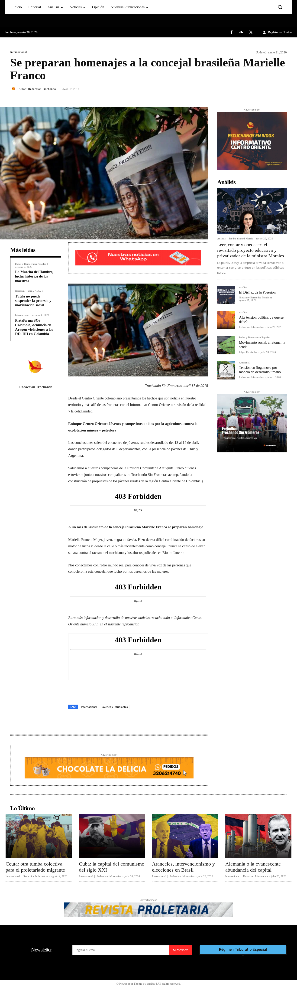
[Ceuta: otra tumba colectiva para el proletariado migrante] (39, 836)
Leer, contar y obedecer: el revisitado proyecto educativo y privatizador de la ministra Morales (250, 250)
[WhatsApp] (282, 88)
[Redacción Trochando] (14, 88)
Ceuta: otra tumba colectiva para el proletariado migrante (35, 867)
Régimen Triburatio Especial (243, 949)
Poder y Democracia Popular (30, 264)
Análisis (221, 238)
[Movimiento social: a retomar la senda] (226, 345)
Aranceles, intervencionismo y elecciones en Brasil (183, 867)
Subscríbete (180, 950)
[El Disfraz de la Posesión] (226, 295)
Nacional (20, 291)
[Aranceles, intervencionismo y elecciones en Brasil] (185, 836)
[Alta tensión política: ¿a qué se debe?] (226, 320)
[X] (251, 32)
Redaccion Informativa (251, 327)
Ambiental (244, 362)
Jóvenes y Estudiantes (115, 707)
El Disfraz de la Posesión (257, 292)
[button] (280, 7)
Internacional (18, 51)
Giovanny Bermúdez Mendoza (255, 297)
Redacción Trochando (42, 88)
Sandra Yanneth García (241, 238)
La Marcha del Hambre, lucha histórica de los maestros (34, 276)
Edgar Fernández (248, 352)
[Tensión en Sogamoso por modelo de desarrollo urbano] (226, 370)
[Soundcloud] (241, 32)
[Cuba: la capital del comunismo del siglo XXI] (112, 836)
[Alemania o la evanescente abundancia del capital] (258, 836)
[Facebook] (231, 32)
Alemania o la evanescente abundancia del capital (253, 867)
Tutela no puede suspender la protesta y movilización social (33, 300)
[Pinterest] (271, 88)
